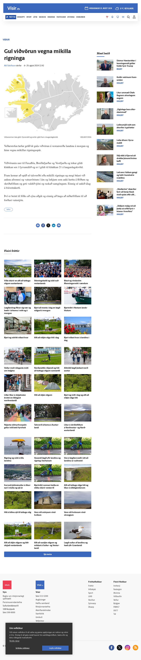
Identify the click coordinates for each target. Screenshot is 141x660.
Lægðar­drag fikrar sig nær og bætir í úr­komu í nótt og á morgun (17, 310)
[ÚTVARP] (123, 17)
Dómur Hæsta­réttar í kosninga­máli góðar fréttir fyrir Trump (126, 63)
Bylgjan (116, 604)
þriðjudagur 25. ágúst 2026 (100, 8)
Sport (90, 593)
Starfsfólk (40, 614)
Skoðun (91, 600)
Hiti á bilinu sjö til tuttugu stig (17, 512)
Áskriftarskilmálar (43, 610)
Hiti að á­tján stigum (43, 395)
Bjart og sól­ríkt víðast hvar (16, 338)
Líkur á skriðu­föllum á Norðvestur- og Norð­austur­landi (75, 428)
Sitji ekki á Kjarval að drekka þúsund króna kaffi (127, 158)
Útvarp (91, 607)
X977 (115, 611)
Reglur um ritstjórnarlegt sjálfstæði (13, 597)
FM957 (116, 607)
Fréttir (91, 586)
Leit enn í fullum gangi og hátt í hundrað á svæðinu (127, 175)
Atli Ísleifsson (10, 66)
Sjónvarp (92, 604)
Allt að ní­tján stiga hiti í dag (46, 338)
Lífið (90, 597)
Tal (114, 614)
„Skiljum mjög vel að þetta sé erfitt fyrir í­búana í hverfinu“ (126, 209)
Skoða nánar (14, 641)
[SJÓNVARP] (118, 17)
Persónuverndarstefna (12, 602)
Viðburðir (117, 597)
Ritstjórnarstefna (43, 607)
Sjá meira (48, 554)
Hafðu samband (42, 603)
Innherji (116, 586)
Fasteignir (117, 590)
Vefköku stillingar (23, 648)
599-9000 (11, 613)
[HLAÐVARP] (112, 17)
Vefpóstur (40, 621)
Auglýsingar (41, 600)
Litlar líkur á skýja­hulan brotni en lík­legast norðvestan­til (15, 398)
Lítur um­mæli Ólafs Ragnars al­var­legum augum (126, 95)
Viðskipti (92, 590)
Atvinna (116, 593)
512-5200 (44, 596)
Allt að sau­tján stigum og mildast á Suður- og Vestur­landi (46, 545)
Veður (8, 209)
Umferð (39, 617)
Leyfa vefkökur (55, 648)
